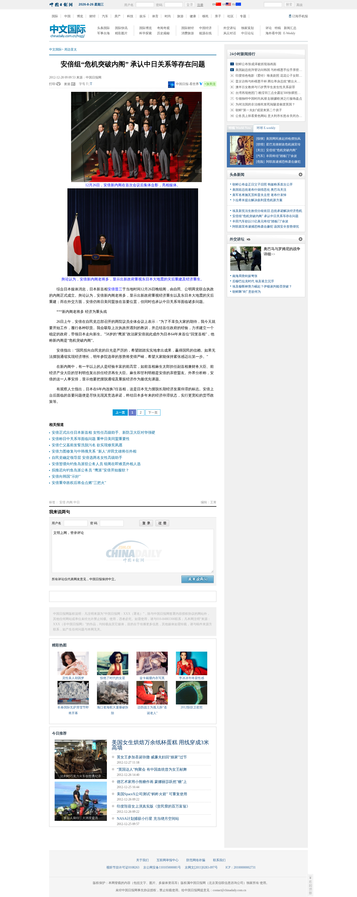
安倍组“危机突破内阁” (281, 150)
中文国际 (55, 49)
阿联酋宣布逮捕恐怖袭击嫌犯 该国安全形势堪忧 (265, 226)
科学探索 (145, 33)
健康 (193, 16)
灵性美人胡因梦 (73, 678)
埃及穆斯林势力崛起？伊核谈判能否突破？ (262, 286)
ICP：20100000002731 (241, 867)
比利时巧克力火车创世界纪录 (80, 776)
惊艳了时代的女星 (112, 678)
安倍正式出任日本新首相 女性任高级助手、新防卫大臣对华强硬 (103, 433)
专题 (243, 16)
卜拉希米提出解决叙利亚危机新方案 (257, 200)
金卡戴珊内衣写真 (152, 678)
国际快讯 (121, 28)
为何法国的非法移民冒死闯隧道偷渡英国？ (265, 104)
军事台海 (103, 33)
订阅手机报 (300, 16)
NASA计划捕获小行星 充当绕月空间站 (148, 819)
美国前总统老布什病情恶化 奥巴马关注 (259, 189)
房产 (117, 16)
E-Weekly (289, 33)
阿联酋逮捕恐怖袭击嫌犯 (283, 161)
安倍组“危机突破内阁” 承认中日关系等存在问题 (265, 216)
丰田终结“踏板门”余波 (281, 156)
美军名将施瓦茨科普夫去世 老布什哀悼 (259, 195)
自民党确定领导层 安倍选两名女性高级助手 (87, 458)
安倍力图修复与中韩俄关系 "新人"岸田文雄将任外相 (94, 451)
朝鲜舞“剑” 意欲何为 (246, 292)
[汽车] (260, 156)
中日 (76, 502)
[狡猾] (260, 144)
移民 (205, 16)
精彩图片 (121, 33)
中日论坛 (247, 33)
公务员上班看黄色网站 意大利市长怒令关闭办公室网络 (273, 116)
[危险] (260, 161)
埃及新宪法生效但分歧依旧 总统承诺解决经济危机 (267, 211)
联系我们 (219, 860)
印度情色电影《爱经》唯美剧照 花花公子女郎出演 (270, 75)
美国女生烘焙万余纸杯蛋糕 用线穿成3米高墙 (160, 745)
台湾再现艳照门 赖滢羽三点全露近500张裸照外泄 (269, 93)
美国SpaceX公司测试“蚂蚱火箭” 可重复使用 (152, 794)
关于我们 (142, 860)
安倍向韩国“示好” (66, 476)
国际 (55, 16)
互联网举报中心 (168, 860)
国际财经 (187, 28)
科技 (130, 16)
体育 (155, 16)
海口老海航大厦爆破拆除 (112, 710)
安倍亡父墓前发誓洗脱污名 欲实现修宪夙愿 (87, 445)
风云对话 (229, 33)
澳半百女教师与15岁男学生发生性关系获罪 (265, 87)
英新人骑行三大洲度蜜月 (81, 818)
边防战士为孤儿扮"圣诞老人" (152, 710)
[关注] (260, 150)
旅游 (180, 16)
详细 (269, 254)
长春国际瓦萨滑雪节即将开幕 (73, 710)
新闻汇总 (290, 28)
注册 (200, 5)
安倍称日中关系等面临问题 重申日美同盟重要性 (91, 439)
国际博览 (145, 28)
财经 (92, 16)
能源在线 (205, 33)
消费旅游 (187, 33)
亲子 (218, 16)
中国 (67, 16)
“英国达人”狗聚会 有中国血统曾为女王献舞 (152, 769)
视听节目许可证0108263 (122, 867)
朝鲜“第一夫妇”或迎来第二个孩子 (258, 110)
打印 (52, 84)
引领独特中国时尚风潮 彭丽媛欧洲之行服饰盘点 (268, 98)
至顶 (310, 885)
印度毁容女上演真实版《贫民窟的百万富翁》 (153, 806)
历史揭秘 (163, 33)
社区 (230, 16)
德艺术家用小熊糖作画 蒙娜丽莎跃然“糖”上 (152, 782)
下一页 (153, 412)
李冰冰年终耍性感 (191, 678)
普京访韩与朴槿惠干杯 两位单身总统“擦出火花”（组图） (274, 81)
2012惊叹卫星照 (192, 707)
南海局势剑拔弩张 (244, 276)
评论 (269, 28)
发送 (67, 84)
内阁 (69, 502)
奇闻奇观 (163, 28)
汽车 (105, 16)
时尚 (168, 16)
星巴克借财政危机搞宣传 (283, 144)
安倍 (62, 502)
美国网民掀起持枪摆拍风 (283, 138)
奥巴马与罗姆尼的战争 (282, 249)
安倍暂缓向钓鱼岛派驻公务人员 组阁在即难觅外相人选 (96, 464)
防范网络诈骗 (195, 860)
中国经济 (205, 28)
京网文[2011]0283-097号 (201, 867)
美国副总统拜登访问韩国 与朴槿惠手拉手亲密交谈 (270, 70)
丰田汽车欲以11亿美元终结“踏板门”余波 (260, 221)
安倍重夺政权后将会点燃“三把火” (79, 483)
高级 (299, 5)
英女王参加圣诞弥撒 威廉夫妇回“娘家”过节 (152, 757)
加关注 (210, 84)
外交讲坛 (229, 28)
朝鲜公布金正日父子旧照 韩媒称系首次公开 (262, 184)
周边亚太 (70, 49)
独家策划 (247, 28)
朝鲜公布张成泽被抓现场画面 (255, 64)
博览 (80, 16)
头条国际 (103, 28)
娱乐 (143, 16)
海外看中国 (273, 33)
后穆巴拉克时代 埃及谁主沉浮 (253, 281)
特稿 (278, 28)
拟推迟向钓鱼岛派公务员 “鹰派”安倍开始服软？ (90, 470)
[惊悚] (260, 138)
